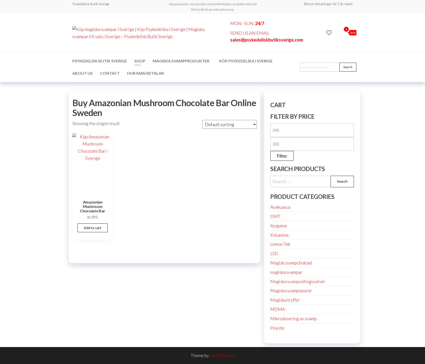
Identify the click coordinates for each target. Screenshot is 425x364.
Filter (282, 156)
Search (347, 67)
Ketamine (279, 235)
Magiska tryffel (285, 300)
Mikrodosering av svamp (293, 318)
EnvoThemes (222, 355)
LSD (274, 253)
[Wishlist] (329, 32)
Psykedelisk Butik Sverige (99, 60)
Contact (110, 73)
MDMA (277, 309)
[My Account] (336, 32)
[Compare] (321, 32)
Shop (139, 62)
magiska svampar (286, 272)
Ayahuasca (280, 207)
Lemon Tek (280, 244)
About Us (82, 73)
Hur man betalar (145, 73)
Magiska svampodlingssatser (297, 281)
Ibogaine (278, 225)
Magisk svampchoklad (291, 262)
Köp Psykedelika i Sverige (246, 60)
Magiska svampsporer (291, 290)
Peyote (277, 328)
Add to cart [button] (92, 228)
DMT (275, 216)
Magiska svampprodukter (181, 60)
